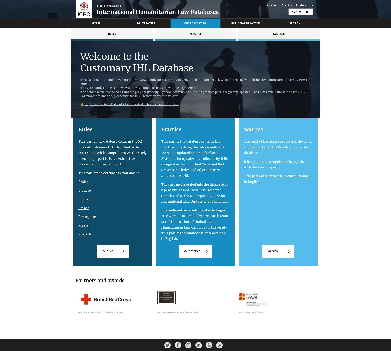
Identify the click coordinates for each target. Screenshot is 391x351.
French (83, 208)
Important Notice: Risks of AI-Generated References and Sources (132, 104)
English (84, 199)
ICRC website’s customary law (156, 96)
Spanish (84, 234)
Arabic (83, 182)
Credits (287, 5)
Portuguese (87, 217)
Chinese (84, 190)
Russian (84, 225)
